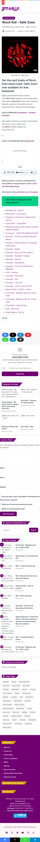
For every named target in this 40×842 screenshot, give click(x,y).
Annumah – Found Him (14, 276)
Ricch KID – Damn (27, 426)
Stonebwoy (18, 723)
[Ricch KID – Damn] (29, 419)
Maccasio (16, 712)
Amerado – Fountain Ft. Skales (17, 256)
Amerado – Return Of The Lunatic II (19, 252)
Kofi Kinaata (18, 701)
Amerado (6, 682)
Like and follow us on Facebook (25, 192)
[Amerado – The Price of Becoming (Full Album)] (8, 609)
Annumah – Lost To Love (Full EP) (19, 286)
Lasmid (29, 708)
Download (29, 141)
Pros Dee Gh (9, 31)
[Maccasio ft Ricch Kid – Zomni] (10, 419)
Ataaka (14, 682)
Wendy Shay (7, 727)
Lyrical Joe (6, 712)
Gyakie (17, 693)
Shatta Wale (32, 720)
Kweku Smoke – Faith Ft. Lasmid (18, 289)
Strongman (28, 723)
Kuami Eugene (7, 704)
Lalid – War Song (12, 309)
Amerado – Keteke (13, 249)
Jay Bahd (14, 697)
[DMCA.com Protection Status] (20, 817)
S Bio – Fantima (12, 272)
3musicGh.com (23, 104)
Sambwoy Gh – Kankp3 (15, 210)
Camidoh (6, 689)
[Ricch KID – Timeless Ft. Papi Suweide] (29, 393)
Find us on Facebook (9, 667)
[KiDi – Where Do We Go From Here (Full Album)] (8, 579)
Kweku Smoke (19, 704)
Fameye (32, 689)
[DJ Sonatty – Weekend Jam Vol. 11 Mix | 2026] (8, 650)
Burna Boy (26, 685)
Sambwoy (6, 720)
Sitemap (6, 766)
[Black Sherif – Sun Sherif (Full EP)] (8, 559)
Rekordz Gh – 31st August (16, 214)
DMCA (6, 762)
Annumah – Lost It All (14, 283)
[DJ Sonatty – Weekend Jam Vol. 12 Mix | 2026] (8, 548)
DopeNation (15, 689)
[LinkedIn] (20, 335)
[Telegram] (13, 339)
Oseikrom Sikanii (16, 716)
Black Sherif (16, 685)
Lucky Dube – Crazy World (16, 223)
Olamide (5, 716)
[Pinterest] (28, 335)
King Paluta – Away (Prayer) (16, 305)
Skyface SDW (7, 723)
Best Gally (6, 685)
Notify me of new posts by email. (13, 509)
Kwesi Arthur (20, 708)
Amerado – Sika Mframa (15, 263)
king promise (7, 701)
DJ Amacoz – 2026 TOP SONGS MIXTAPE (22, 233)
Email (2, 477)
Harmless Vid (26, 693)
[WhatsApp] (5, 339)
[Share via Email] (20, 339)
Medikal (24, 712)
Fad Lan (24, 689)
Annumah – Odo (12, 279)
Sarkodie (22, 720)
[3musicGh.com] (10, 8)
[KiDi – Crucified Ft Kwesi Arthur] (8, 640)
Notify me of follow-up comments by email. (17, 504)
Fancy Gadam (7, 693)
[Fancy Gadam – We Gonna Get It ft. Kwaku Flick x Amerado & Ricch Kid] (10, 394)
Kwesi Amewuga (8, 708)
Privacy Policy (8, 755)
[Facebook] (5, 335)
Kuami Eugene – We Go (15, 312)
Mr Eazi (32, 712)
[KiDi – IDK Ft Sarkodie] (8, 599)
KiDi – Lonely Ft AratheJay (25, 566)
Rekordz (27, 716)
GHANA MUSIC (9, 18)
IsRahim (5, 697)
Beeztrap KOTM (24, 682)
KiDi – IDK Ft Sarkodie (24, 596)
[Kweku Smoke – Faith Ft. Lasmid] (8, 589)
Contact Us (8, 751)
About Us (7, 747)
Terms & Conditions (10, 758)
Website (3, 487)
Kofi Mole (28, 701)
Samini (14, 720)
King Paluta (29, 697)
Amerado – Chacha (13, 259)
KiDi (21, 697)
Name (2, 468)
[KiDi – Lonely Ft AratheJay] (8, 569)
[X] (13, 335)
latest (7, 127)
